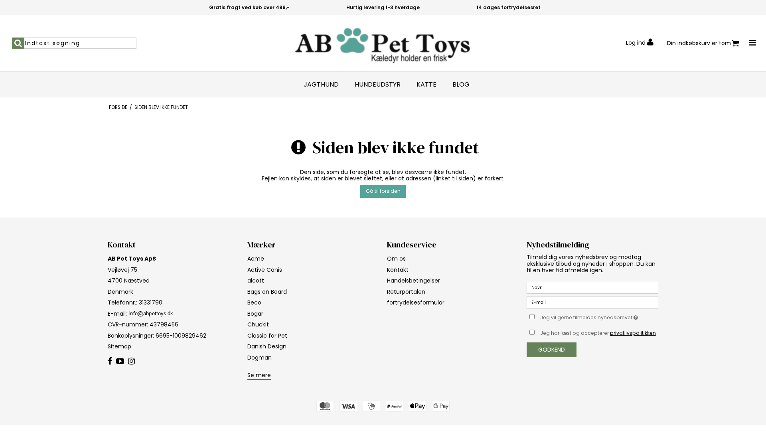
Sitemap (119, 346)
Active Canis (264, 270)
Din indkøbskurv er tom (699, 43)
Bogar (255, 314)
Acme (255, 259)
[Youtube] (120, 361)
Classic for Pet (267, 336)
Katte (426, 85)
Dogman (259, 358)
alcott (255, 281)
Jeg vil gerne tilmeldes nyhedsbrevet (599, 316)
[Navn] (592, 287)
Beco (254, 302)
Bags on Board (267, 292)
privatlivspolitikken (633, 333)
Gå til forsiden (383, 191)
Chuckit (258, 324)
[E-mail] (592, 302)
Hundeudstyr (378, 85)
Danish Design (266, 346)
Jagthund (321, 85)
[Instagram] (131, 361)
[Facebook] (110, 361)
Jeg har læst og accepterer (598, 333)
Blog (461, 85)
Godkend (551, 350)
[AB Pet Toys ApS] (382, 43)
